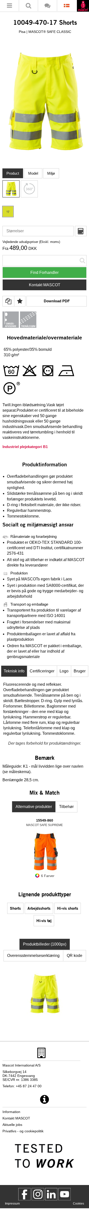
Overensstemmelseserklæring (33, 955)
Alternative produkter (34, 807)
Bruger (80, 671)
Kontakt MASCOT (44, 285)
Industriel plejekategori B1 (25, 447)
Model (33, 173)
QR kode (74, 955)
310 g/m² (11, 355)
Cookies (78, 1203)
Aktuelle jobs (12, 1125)
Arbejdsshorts (38, 908)
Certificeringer (42, 671)
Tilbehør (66, 807)
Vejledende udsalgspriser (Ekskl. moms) (31, 242)
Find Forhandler (44, 272)
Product (12, 173)
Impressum (12, 1203)
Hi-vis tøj (43, 920)
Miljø (51, 173)
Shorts (15, 908)
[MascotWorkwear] (24, 1194)
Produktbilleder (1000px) (44, 944)
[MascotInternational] (64, 1194)
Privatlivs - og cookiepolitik (23, 1131)
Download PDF (57, 301)
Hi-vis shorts (67, 908)
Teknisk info (14, 671)
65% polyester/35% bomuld (28, 349)
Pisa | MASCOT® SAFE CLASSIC (45, 32)
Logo (64, 671)
